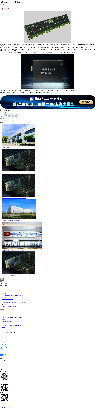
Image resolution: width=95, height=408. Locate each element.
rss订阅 (24, 356)
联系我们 (11, 356)
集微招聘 (8, 356)
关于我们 (18, 356)
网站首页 (1, 356)
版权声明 (5, 356)
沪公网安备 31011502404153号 (7, 407)
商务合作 (21, 356)
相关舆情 (2, 5)
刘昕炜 (4, 4)
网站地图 (15, 356)
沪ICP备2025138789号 (23, 405)
